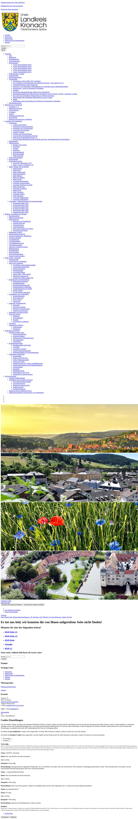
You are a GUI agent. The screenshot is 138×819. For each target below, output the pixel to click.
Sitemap (7, 677)
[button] (8, 54)
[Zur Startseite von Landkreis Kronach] (24, 31)
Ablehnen (13, 817)
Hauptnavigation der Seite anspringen (13, 2)
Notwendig (6, 738)
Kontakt (7, 679)
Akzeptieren (5, 817)
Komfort (6, 740)
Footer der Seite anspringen (9, 9)
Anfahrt (3, 690)
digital (14, 709)
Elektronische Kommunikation (14, 675)
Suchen (3, 46)
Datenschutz (9, 673)
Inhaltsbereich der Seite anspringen (12, 6)
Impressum (8, 672)
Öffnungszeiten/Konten (8, 687)
